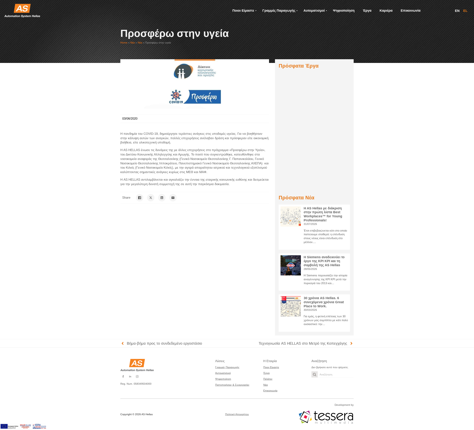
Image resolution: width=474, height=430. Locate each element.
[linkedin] (130, 376)
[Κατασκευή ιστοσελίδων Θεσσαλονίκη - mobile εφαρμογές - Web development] (326, 417)
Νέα (132, 42)
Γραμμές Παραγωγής (227, 367)
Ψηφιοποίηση (223, 378)
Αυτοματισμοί (223, 373)
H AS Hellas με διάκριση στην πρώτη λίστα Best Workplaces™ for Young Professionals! (323, 214)
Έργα (266, 373)
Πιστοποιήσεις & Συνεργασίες (232, 384)
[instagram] (137, 376)
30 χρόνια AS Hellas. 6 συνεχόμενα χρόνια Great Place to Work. (324, 302)
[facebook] (123, 376)
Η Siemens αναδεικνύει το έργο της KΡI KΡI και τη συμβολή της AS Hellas (324, 261)
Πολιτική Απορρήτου (237, 414)
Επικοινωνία (270, 390)
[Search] (314, 374)
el (465, 11)
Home (123, 42)
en (457, 11)
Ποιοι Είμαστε (271, 367)
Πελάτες (268, 378)
